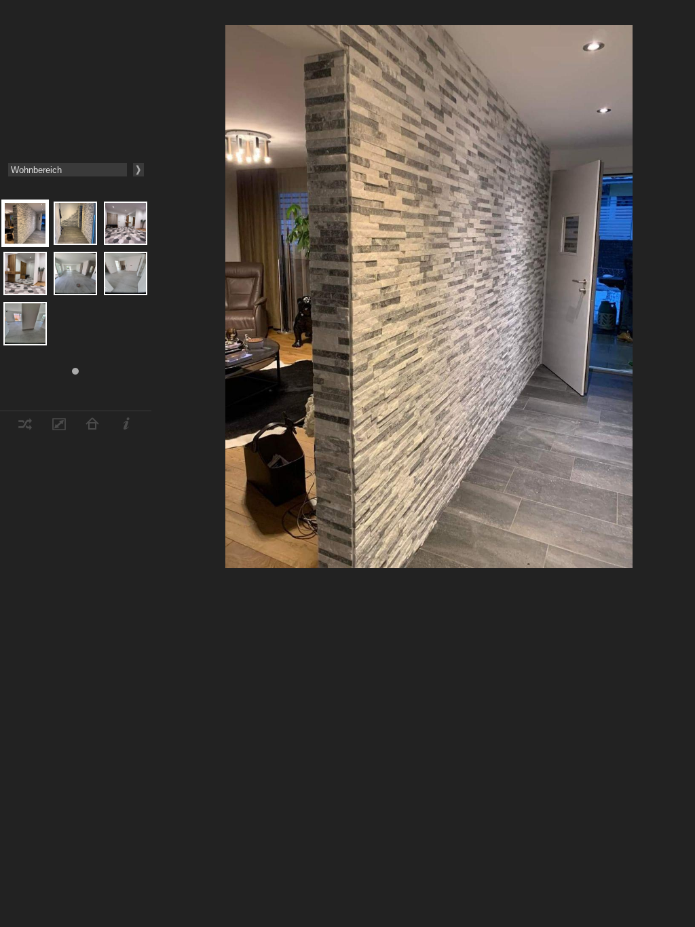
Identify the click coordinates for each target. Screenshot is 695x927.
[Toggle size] (59, 426)
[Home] (92, 426)
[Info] (126, 426)
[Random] (25, 426)
